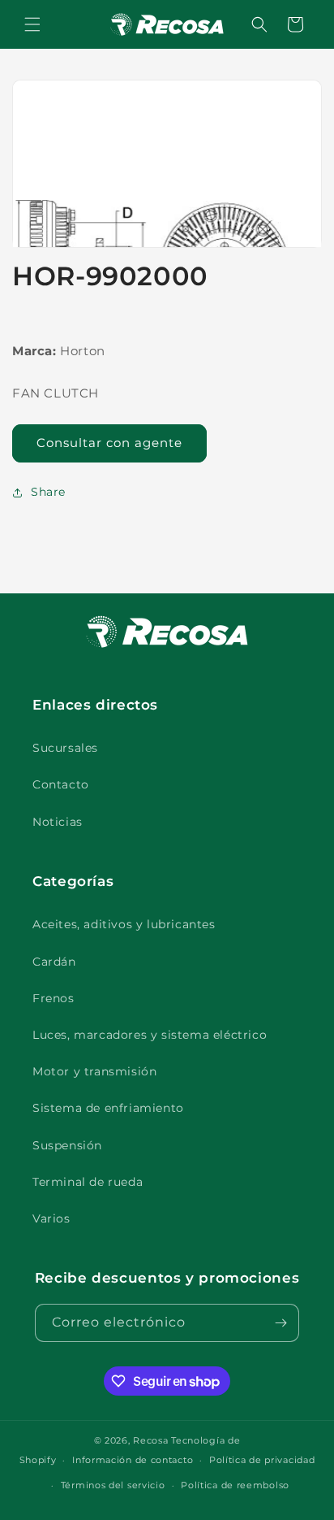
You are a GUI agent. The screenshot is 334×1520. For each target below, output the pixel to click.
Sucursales (65, 747)
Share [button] (48, 491)
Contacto (60, 784)
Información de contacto (132, 1460)
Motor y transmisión (94, 1071)
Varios (51, 1218)
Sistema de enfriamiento (108, 1108)
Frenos (53, 998)
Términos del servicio (113, 1485)
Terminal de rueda (87, 1182)
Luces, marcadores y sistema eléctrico (149, 1034)
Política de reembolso (235, 1485)
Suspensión (67, 1145)
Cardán (54, 961)
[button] (32, 24)
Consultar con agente (109, 442)
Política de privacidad (262, 1460)
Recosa (152, 1440)
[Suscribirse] (280, 1323)
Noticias (57, 821)
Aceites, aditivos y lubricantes (124, 924)
